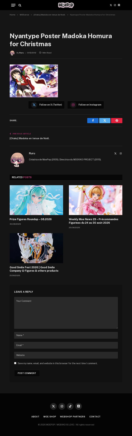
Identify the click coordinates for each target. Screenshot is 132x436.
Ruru (21, 53)
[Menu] (13, 5)
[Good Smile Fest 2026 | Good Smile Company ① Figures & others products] (36, 248)
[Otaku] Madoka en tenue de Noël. (29, 138)
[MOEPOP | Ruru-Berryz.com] (66, 5)
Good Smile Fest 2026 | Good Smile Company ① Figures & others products (34, 269)
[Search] (19, 5)
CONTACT (95, 416)
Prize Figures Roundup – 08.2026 (31, 219)
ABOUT (35, 416)
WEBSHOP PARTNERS (72, 416)
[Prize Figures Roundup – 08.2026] (36, 200)
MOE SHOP (49, 416)
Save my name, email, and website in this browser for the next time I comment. (58, 363)
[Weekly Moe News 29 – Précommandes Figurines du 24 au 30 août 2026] (95, 200)
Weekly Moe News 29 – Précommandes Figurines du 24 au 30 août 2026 (93, 221)
